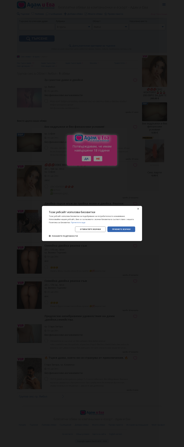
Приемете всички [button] (121, 229)
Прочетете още (78, 222)
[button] (63, 236)
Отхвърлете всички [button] (90, 229)
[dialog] (92, 223)
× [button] (138, 209)
